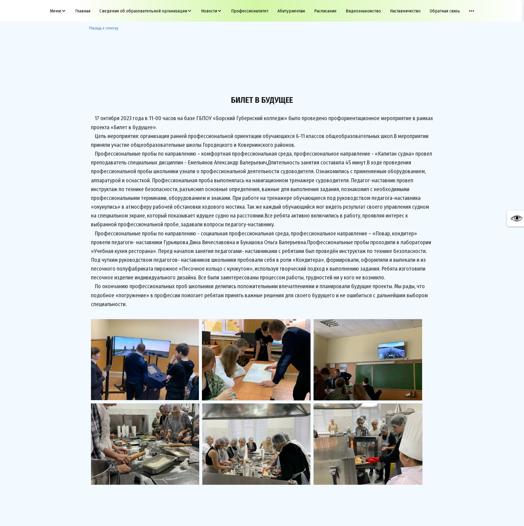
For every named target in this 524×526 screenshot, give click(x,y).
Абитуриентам (291, 11)
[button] (58, 11)
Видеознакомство (363, 11)
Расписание (325, 11)
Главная (82, 11)
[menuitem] (58, 11)
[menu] (262, 11)
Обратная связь (445, 11)
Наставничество (405, 11)
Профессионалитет (249, 11)
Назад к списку (104, 28)
